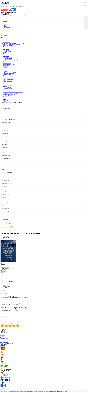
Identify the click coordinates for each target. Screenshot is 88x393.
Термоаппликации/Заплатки (9, 78)
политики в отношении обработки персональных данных (18, 391)
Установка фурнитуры (8, 83)
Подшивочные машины (8, 95)
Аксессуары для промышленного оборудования (10, 200)
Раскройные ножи (7, 96)
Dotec (4, 99)
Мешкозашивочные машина (9, 94)
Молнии (5, 66)
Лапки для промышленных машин (10, 93)
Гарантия (6, 6)
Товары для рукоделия (8, 82)
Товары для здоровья (7, 81)
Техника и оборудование (8, 79)
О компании (20, 6)
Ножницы (5, 71)
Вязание (5, 52)
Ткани (4, 80)
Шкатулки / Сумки (7, 87)
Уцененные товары (7, 85)
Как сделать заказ (38, 15)
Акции (4, 25)
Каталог (5, 21)
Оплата (7, 15)
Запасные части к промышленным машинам (13, 92)
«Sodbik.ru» (11, 328)
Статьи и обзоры (6, 27)
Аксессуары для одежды (8, 45)
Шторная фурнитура (7, 88)
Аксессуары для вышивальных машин (11, 44)
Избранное (3, 272)
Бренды (4, 24)
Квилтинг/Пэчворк (7, 57)
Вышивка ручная (7, 51)
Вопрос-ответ (47, 15)
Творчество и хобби (7, 77)
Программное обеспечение (9, 73)
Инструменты (6, 56)
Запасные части (6, 53)
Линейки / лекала (7, 63)
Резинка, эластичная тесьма (9, 75)
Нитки (4, 68)
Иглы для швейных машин (9, 54)
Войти (2, 4)
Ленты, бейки (6, 61)
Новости (5, 26)
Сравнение (3, 270)
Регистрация (6, 4)
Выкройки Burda (7, 50)
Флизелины (5, 86)
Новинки (5, 70)
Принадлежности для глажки (9, 72)
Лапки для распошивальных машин (11, 59)
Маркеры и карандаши (8, 65)
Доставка (2, 6)
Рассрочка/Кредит (14, 15)
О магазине (5, 28)
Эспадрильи (5, 89)
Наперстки (5, 67)
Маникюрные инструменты (9, 64)
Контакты (5, 29)
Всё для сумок (6, 49)
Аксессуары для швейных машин (10, 46)
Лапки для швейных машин (9, 60)
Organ (4, 101)
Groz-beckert (5, 100)
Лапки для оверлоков (7, 58)
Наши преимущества (13, 6)
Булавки (5, 47)
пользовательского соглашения (32, 391)
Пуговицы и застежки (8, 74)
